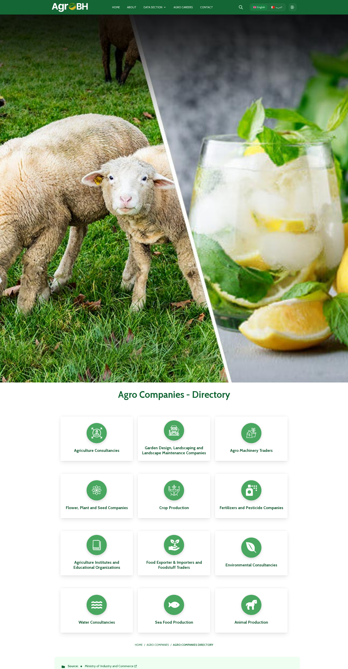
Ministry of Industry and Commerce (109, 666)
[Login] (292, 7)
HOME (139, 644)
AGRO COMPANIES (158, 644)
